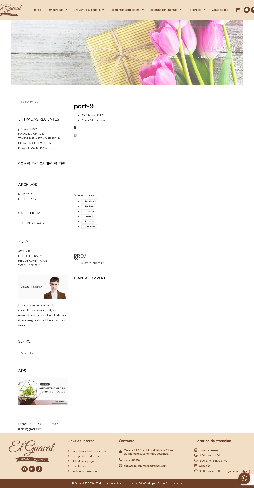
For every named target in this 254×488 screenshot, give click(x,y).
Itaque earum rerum (32, 134)
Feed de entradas (30, 256)
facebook (91, 201)
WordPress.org (29, 265)
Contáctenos (220, 10)
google (89, 211)
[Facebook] (247, 10)
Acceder (24, 251)
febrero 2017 (27, 199)
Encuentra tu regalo (87, 10)
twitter (89, 206)
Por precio (194, 10)
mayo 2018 (25, 194)
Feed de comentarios (33, 260)
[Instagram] (32, 469)
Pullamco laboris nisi (201, 57)
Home (173, 57)
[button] (244, 478)
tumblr (89, 221)
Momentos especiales (124, 10)
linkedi (89, 216)
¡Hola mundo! (27, 129)
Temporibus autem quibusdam (39, 138)
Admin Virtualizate (93, 120)
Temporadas (55, 10)
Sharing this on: (84, 195)
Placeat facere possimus (35, 148)
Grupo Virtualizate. (170, 483)
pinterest (91, 226)
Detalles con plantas (163, 10)
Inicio (37, 10)
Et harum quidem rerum (35, 143)
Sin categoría (35, 223)
